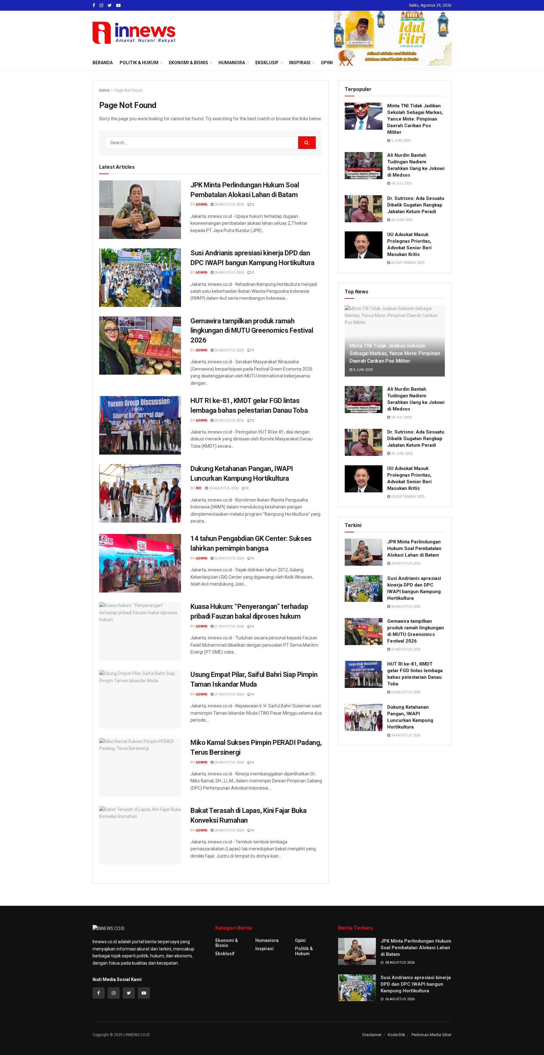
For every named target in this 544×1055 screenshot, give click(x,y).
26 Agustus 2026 (228, 272)
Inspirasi (264, 948)
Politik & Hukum (139, 62)
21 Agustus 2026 (228, 626)
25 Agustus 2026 (228, 350)
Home (104, 90)
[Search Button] (307, 142)
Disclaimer (372, 1034)
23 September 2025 (407, 263)
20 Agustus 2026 (228, 762)
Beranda (103, 62)
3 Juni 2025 (400, 141)
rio (198, 488)
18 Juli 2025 (401, 183)
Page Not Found (128, 90)
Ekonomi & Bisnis (226, 943)
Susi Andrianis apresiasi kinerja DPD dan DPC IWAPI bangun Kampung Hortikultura (416, 984)
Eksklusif (225, 953)
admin (201, 204)
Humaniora (267, 940)
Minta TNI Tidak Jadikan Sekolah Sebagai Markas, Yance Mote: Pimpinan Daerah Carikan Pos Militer (415, 119)
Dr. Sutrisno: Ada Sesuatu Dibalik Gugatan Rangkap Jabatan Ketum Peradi (415, 205)
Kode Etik (396, 1034)
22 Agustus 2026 (228, 558)
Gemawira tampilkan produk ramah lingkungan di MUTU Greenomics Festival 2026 (251, 330)
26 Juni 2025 (401, 220)
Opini (300, 940)
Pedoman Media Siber (431, 1034)
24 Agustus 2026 (223, 488)
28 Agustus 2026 (228, 204)
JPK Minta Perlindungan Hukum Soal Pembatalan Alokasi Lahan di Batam (414, 548)
